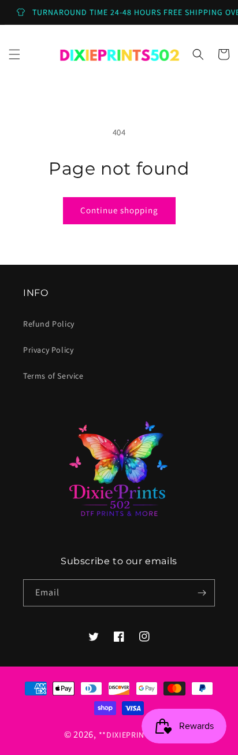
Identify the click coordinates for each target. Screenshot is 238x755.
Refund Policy (49, 324)
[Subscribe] (201, 592)
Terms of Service (53, 376)
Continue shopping (119, 210)
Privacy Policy (48, 350)
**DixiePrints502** (136, 735)
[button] (14, 54)
